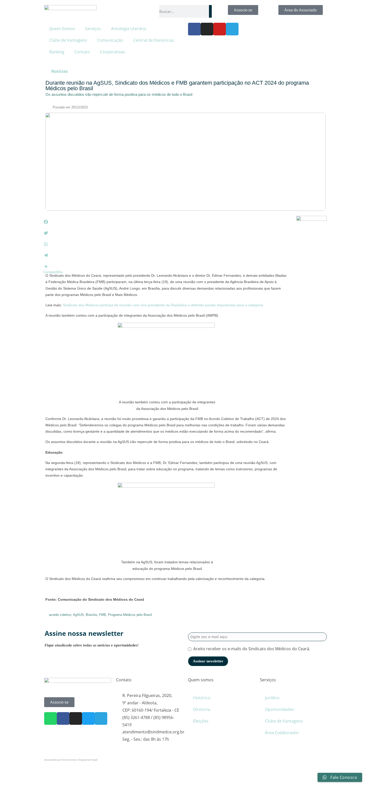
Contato (82, 52)
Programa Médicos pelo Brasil (130, 615)
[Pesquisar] (210, 11)
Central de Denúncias (153, 40)
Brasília (91, 615)
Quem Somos (62, 28)
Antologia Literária (128, 28)
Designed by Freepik (87, 759)
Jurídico (272, 698)
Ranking (56, 52)
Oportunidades (279, 709)
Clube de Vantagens (68, 40)
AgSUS (78, 615)
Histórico (201, 698)
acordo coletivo (60, 615)
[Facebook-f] (194, 29)
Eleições (200, 721)
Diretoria (201, 709)
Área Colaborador (282, 732)
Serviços (93, 28)
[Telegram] (232, 29)
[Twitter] (88, 718)
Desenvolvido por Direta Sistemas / (61, 759)
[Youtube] (219, 29)
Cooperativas (112, 52)
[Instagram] (207, 29)
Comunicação (110, 40)
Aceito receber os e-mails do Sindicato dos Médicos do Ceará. (251, 648)
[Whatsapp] (50, 718)
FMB (102, 615)
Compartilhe (53, 272)
